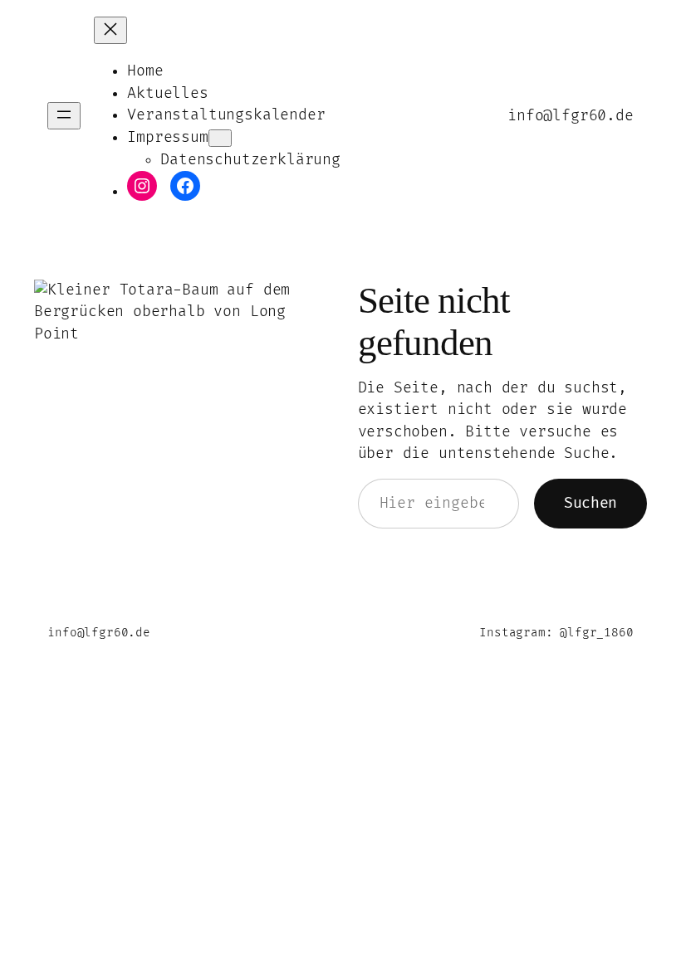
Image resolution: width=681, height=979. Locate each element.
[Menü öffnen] (64, 115)
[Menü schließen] (110, 30)
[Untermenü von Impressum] (220, 138)
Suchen (590, 503)
